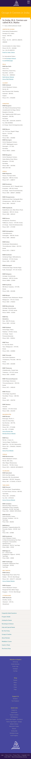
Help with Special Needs (8, 627)
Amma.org (15, 661)
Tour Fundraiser (15, 701)
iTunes (15, 687)
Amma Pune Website (7, 450)
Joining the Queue (7, 620)
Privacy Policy (16, 755)
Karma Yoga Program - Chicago (14, 721)
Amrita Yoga (15, 666)
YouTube (15, 671)
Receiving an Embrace (8, 624)
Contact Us (14, 710)
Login (2, 755)
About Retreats (6, 638)
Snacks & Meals (6, 645)
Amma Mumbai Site (7, 431)
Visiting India (14, 731)
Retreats (14, 728)
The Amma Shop (6, 648)
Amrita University (15, 664)
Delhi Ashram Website (8, 77)
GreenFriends (14, 712)
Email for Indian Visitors (8, 52)
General (15, 680)
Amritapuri (15, 668)
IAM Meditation (14, 717)
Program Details (6, 616)
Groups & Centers (14, 714)
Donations (15, 698)
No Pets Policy (6, 631)
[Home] (16, 3)
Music (15, 684)
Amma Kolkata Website (8, 581)
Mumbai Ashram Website (9, 433)
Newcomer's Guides (14, 726)
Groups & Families (6, 634)
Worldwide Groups (14, 733)
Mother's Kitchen (14, 724)
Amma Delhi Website (7, 79)
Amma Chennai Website (8, 500)
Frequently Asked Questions (9, 613)
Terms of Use (8, 755)
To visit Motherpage (7, 60)
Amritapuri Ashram (11, 58)
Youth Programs (14, 735)
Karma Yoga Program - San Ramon (14, 719)
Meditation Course (7, 641)
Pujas (15, 689)
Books (15, 682)
